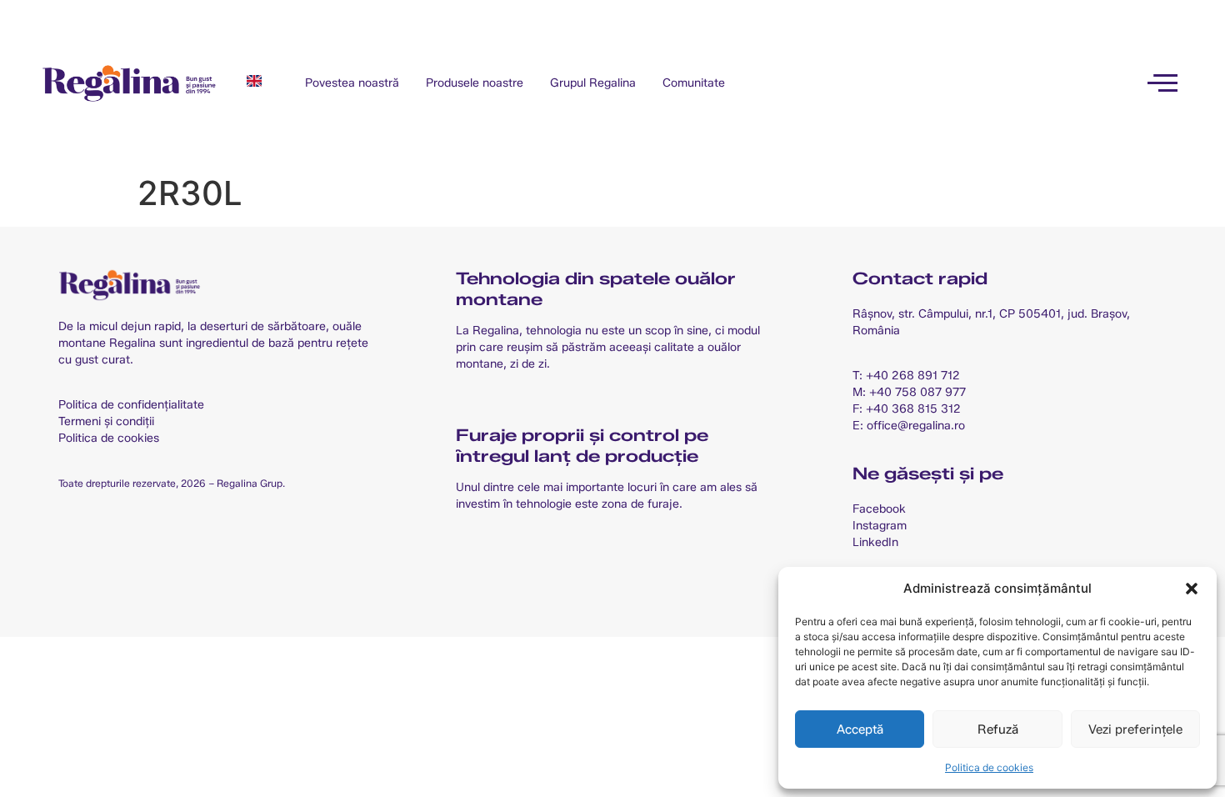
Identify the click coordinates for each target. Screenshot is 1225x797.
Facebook (879, 509)
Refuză (998, 729)
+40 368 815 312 (913, 409)
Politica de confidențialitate (131, 405)
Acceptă (860, 729)
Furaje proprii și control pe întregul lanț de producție (582, 445)
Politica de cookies (989, 767)
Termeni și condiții (106, 421)
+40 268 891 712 (913, 375)
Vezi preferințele (1135, 729)
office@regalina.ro (916, 426)
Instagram (879, 526)
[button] (1191, 588)
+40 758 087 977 (917, 392)
